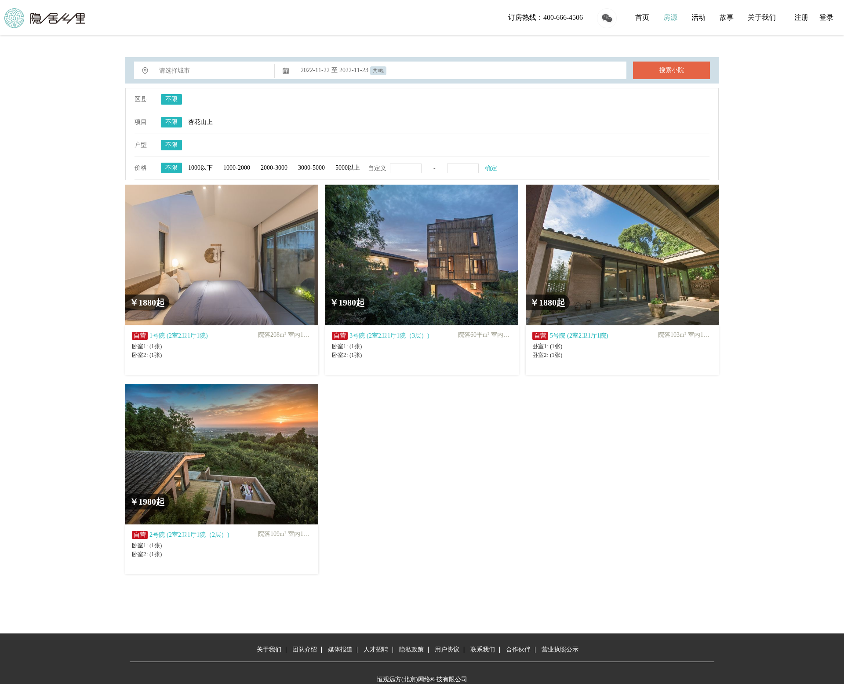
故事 (727, 17)
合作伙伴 (518, 649)
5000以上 (347, 167)
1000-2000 (236, 167)
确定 (491, 168)
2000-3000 (274, 167)
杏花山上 (200, 122)
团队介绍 (304, 649)
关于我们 (762, 17)
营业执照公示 (560, 649)
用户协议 (447, 649)
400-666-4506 (563, 17)
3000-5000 (311, 167)
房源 (670, 17)
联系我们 (482, 649)
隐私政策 (411, 649)
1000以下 (200, 167)
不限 (171, 99)
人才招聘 (376, 649)
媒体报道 (340, 649)
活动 (698, 17)
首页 (642, 17)
